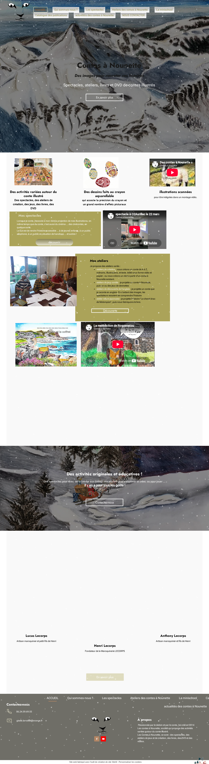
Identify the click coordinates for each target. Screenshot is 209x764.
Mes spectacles (29, 215)
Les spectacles (95, 9)
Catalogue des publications (51, 15)
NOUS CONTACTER (133, 15)
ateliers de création (105, 269)
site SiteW (112, 762)
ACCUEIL (40, 9)
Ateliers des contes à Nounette (130, 9)
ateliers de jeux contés (107, 282)
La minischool (164, 9)
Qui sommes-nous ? (66, 9)
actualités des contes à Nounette (94, 15)
